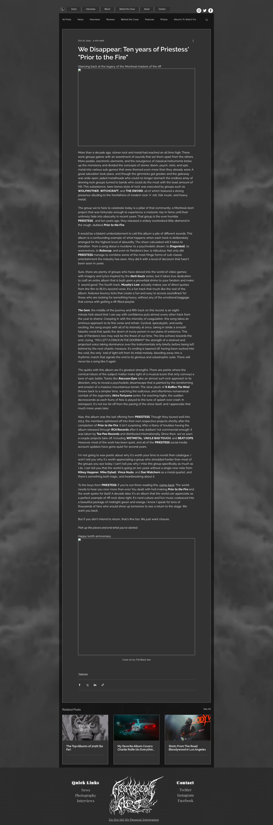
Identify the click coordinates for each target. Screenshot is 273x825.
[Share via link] (102, 684)
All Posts (66, 19)
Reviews (110, 19)
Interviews (95, 19)
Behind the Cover (130, 19)
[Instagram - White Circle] (199, 10)
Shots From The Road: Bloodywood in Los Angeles (187, 747)
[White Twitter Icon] (204, 10)
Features (149, 19)
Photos (163, 19)
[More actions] (193, 40)
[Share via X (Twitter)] (87, 684)
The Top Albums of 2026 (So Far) (84, 747)
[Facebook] (210, 10)
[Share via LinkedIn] (95, 684)
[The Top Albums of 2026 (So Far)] (85, 728)
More (176, 19)
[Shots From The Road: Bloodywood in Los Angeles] (188, 728)
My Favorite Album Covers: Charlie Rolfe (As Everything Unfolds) (136, 747)
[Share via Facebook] (79, 684)
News (80, 19)
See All (207, 709)
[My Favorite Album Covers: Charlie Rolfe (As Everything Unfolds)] (136, 728)
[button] (206, 19)
